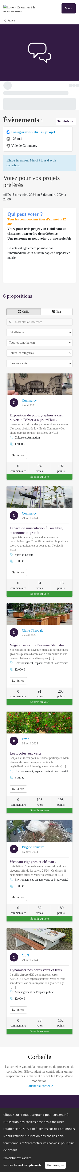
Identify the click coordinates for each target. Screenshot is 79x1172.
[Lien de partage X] (64, 86)
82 (40, 918)
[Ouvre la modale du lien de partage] (73, 86)
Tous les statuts (18, 373)
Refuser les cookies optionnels (22, 1165)
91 (40, 702)
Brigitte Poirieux (33, 857)
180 (61, 918)
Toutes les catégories (21, 363)
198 (61, 810)
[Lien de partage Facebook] (56, 86)
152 (61, 1031)
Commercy (29, 411)
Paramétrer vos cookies (17, 1158)
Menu (68, 8)
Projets (11, 20)
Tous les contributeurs (22, 353)
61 (40, 593)
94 (40, 476)
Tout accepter (55, 1165)
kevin (25, 749)
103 (39, 810)
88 (40, 1031)
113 (61, 593)
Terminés (63, 131)
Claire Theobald (32, 641)
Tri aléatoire (16, 342)
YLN (25, 965)
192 (61, 476)
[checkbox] (23, 322)
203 (61, 702)
